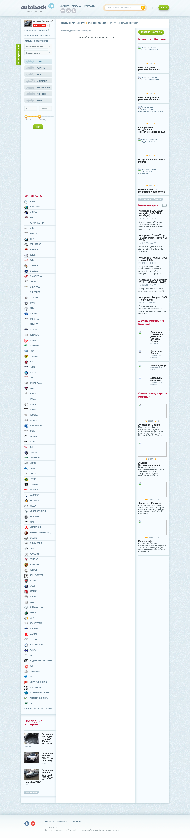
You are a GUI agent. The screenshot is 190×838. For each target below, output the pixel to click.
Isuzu (32, 431)
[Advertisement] (38, 161)
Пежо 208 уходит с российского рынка (149, 68)
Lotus (33, 479)
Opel (32, 548)
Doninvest (35, 346)
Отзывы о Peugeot (97, 23)
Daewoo (34, 314)
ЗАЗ (31, 677)
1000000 (40, 120)
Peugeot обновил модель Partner (152, 160)
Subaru (34, 629)
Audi (32, 228)
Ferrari (34, 356)
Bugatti (34, 249)
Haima (33, 394)
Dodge (33, 340)
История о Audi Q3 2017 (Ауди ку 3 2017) (47, 757)
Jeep (32, 442)
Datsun (33, 330)
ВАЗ (31, 655)
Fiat (32, 362)
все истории (31, 792)
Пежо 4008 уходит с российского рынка (149, 98)
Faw (32, 351)
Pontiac (34, 559)
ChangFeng (36, 276)
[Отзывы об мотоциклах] (68, 10)
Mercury (34, 516)
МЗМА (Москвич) (38, 682)
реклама (76, 6)
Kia (31, 447)
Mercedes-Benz (38, 511)
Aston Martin (37, 223)
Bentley (34, 233)
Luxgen (34, 484)
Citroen (34, 297)
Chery (33, 281)
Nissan (33, 538)
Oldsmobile (36, 543)
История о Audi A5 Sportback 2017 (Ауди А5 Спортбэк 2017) (38, 776)
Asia (32, 217)
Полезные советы (40, 693)
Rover (33, 580)
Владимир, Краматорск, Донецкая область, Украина (157, 336)
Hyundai (34, 415)
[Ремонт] (73, 10)
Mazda (33, 506)
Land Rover (36, 458)
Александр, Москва (149, 424)
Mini (32, 522)
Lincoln (34, 474)
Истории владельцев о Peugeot (123, 23)
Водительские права (41, 661)
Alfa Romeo (36, 207)
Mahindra (35, 490)
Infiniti (33, 420)
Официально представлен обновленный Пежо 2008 (151, 129)
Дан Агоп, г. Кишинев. (150, 503)
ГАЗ (31, 666)
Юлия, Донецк (158, 365)
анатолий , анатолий (156, 379)
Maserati (34, 495)
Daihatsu (34, 319)
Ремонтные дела (39, 698)
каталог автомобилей (36, 30)
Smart (33, 618)
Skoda (33, 613)
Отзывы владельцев (36, 41)
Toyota (33, 639)
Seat (32, 602)
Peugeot (34, 554)
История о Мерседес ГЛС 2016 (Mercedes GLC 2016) (47, 739)
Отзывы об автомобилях (73, 23)
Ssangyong (36, 623)
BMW (32, 239)
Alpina (33, 212)
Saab (32, 586)
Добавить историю (151, 32)
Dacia (32, 303)
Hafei (32, 388)
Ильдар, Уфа (145, 541)
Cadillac (34, 265)
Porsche (34, 564)
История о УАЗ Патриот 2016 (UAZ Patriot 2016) (152, 281)
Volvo (33, 650)
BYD (32, 260)
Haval (33, 399)
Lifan (32, 468)
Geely (33, 372)
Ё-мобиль (35, 671)
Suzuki (33, 634)
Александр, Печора (156, 352)
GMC (32, 378)
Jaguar (33, 436)
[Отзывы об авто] (62, 10)
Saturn (33, 591)
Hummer (34, 410)
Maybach (34, 500)
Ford (32, 367)
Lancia (33, 452)
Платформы (36, 687)
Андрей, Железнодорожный (149, 464)
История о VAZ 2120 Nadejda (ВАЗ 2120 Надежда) (150, 213)
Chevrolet (35, 287)
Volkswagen (36, 645)
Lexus (33, 463)
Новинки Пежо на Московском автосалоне (151, 190)
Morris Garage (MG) (40, 532)
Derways (34, 335)
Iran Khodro (36, 426)
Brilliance (35, 244)
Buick (32, 255)
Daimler (34, 324)
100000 (26, 120)
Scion (33, 596)
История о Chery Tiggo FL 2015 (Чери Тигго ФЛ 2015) (152, 237)
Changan (34, 271)
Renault (34, 570)
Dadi (32, 308)
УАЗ (31, 703)
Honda (33, 404)
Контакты (89, 6)
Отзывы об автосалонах (38, 709)
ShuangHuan (36, 607)
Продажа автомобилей (37, 36)
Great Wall (36, 383)
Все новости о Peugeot (150, 199)
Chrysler (35, 292)
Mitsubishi (35, 527)
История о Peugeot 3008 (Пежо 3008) (152, 259)
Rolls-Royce (36, 575)
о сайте (64, 6)
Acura (33, 201)
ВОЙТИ (164, 8)
